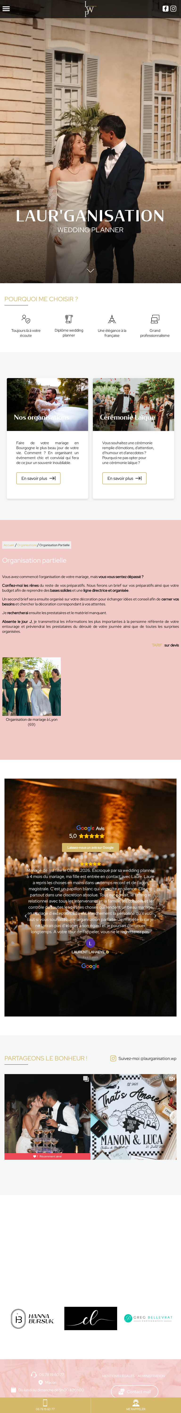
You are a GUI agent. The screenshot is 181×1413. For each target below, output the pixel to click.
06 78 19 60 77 (51, 1374)
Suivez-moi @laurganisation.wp (148, 1058)
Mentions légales (118, 1376)
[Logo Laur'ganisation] (90, 9)
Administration (151, 1376)
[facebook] (166, 9)
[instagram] (173, 9)
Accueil (9, 545)
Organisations (27, 545)
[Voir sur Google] (90, 943)
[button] (26, 916)
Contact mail (139, 1391)
